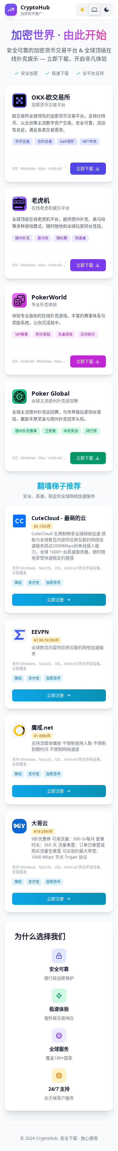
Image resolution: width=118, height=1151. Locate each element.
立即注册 (55, 599)
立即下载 (84, 168)
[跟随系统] (94, 9)
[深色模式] (106, 9)
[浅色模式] (82, 9)
